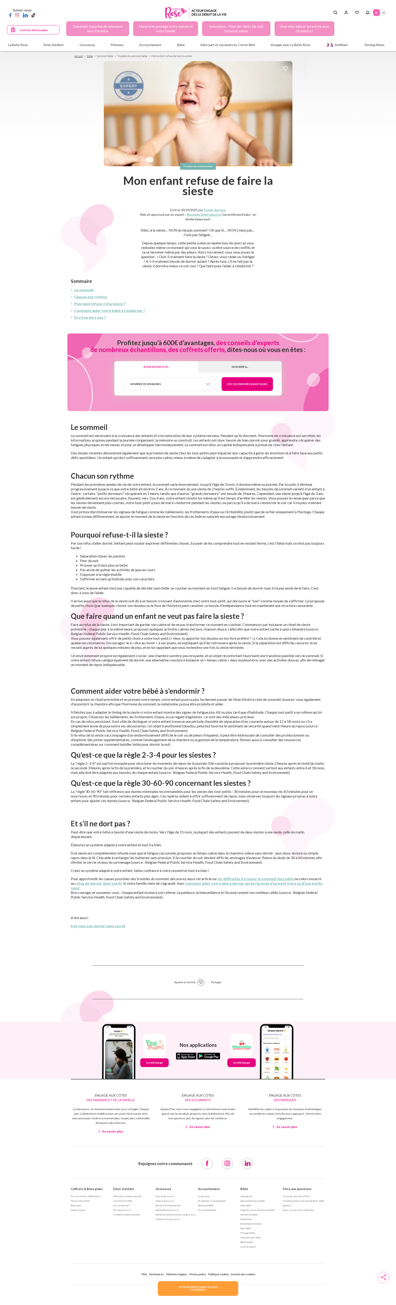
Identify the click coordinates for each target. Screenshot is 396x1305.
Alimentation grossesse (167, 1210)
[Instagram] (17, 14)
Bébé (90, 56)
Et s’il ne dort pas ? (90, 317)
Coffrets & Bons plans (34, 30)
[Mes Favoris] (357, 13)
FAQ (144, 1274)
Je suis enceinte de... (156, 366)
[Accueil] (196, 13)
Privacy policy (198, 1274)
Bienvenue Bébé (206, 1205)
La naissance (204, 1196)
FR (376, 12)
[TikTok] (33, 14)
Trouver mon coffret (80, 1200)
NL (383, 12)
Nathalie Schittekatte (204, 214)
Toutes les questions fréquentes (298, 1210)
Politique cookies (218, 1274)
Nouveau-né (246, 1196)
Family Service (214, 210)
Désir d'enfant (123, 1189)
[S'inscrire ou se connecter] (346, 13)
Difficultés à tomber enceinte (127, 1196)
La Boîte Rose (18, 45)
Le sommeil (84, 290)
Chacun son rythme (90, 297)
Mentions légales (176, 1274)
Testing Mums (374, 45)
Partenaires (156, 1274)
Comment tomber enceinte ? (127, 1214)
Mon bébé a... (240, 366)
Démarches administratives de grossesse (176, 1214)
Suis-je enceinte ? (121, 1205)
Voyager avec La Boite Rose (290, 45)
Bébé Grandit (246, 1242)
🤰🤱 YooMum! (337, 45)
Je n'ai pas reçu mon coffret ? (297, 1196)
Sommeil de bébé (248, 1214)
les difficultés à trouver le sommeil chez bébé (256, 878)
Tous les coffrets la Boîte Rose (85, 1196)
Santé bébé (245, 1205)
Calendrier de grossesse (168, 1219)
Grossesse (163, 1189)
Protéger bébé (247, 1232)
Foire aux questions (297, 1189)
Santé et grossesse (165, 1200)
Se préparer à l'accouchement (212, 1200)
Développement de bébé (252, 1200)
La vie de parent (248, 1246)
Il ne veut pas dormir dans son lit (98, 926)
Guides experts (78, 1210)
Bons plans (76, 1205)
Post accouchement (207, 1210)
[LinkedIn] (25, 14)
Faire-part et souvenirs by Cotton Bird (228, 45)
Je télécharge (154, 1062)
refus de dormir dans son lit (98, 883)
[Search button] (335, 13)
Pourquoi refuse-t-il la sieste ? (99, 303)
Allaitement (246, 1219)
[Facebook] (10, 14)
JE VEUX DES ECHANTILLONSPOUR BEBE (198, 1288)
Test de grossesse (122, 1210)
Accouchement (209, 1189)
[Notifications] (367, 13)
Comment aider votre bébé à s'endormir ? (109, 310)
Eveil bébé (245, 1228)
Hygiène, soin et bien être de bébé (257, 1210)
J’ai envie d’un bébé (122, 1200)
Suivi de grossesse (165, 1196)
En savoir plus (112, 1131)
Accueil (78, 56)
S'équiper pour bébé (250, 1237)
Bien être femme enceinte (168, 1205)
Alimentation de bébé (250, 1223)
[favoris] (285, 69)
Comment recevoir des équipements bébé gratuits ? (303, 1203)
